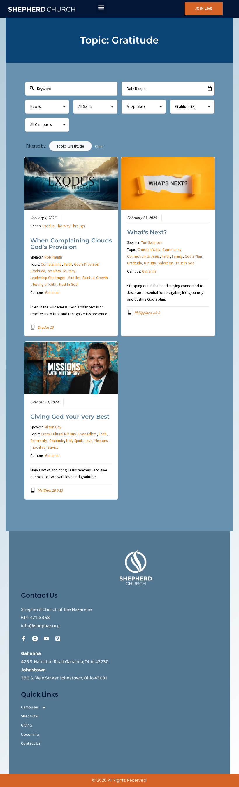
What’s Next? (147, 232)
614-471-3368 (35, 617)
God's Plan (193, 256)
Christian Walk (149, 249)
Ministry (150, 263)
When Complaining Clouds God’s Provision (71, 243)
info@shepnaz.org (40, 626)
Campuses (30, 707)
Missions (101, 440)
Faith (68, 264)
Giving (26, 725)
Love (88, 440)
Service (53, 447)
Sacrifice (38, 447)
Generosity (38, 440)
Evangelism (87, 433)
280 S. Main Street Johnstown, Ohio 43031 (64, 678)
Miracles (74, 277)
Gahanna (52, 292)
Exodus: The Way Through (63, 225)
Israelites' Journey (61, 270)
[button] (101, 7)
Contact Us (30, 744)
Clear (99, 146)
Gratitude (37, 270)
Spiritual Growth (95, 277)
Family (177, 256)
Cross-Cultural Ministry (58, 433)
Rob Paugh (53, 257)
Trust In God (68, 284)
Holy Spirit (74, 440)
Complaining (51, 264)
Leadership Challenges (47, 277)
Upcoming (30, 734)
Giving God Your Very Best (69, 416)
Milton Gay (52, 426)
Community (171, 249)
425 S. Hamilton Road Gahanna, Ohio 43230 (65, 662)
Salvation (165, 263)
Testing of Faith (44, 284)
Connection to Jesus (143, 256)
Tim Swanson (151, 242)
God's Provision (86, 264)
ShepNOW (29, 716)
